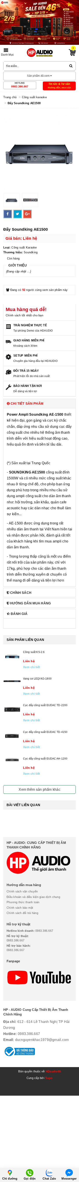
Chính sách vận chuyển (22, 891)
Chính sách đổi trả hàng (22, 913)
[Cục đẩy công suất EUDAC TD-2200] (12, 709)
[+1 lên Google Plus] (27, 214)
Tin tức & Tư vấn (59, 83)
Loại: (6, 247)
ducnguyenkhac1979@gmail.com (42, 1040)
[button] (39, 403)
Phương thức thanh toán (23, 902)
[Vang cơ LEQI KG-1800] (12, 681)
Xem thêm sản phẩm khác (39, 789)
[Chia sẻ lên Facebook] (7, 214)
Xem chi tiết (31, 667)
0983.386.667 (20, 86)
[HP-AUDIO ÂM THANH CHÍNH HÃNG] (39, 52)
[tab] (39, 403)
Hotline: (10, 1034)
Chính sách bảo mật (20, 907)
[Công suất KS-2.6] (12, 656)
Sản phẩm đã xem (38, 75)
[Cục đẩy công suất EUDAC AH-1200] (12, 759)
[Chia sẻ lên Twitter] (17, 214)
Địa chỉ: (9, 1022)
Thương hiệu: (13, 252)
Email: (8, 1040)
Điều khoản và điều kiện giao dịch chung (33, 897)
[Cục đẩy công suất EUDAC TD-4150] (12, 735)
